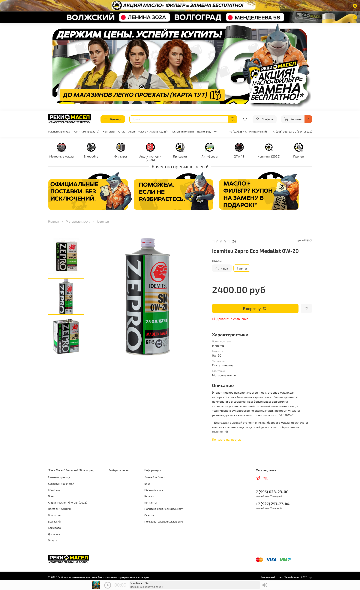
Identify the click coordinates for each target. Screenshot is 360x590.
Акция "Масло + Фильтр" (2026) (147, 131)
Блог (147, 483)
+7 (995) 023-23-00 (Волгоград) (292, 131)
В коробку (91, 156)
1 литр (242, 268)
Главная (53, 221)
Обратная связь (154, 490)
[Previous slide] (96, 296)
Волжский (54, 521)
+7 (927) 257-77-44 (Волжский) (248, 131)
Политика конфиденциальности (164, 508)
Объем (217, 261)
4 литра (221, 268)
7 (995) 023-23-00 (272, 491)
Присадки (180, 156)
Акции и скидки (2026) (150, 158)
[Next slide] (198, 296)
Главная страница (59, 131)
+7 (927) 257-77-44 (273, 503)
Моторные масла (61, 156)
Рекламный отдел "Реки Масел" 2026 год (286, 577)
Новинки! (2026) (268, 156)
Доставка (54, 534)
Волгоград (204, 131)
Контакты (109, 131)
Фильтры (120, 156)
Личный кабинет (154, 477)
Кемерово (54, 527)
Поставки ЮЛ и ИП (182, 131)
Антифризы (210, 156)
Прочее (298, 156)
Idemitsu (103, 221)
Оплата (52, 540)
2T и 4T (239, 156)
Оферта (149, 515)
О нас (121, 131)
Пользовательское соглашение (164, 521)
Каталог (116, 119)
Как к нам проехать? (86, 131)
